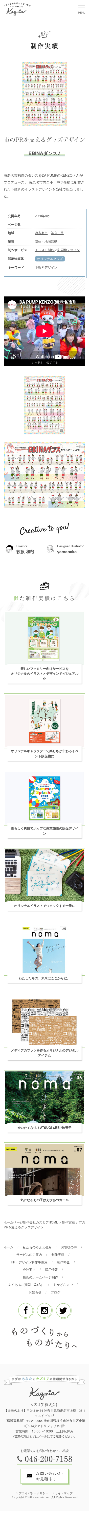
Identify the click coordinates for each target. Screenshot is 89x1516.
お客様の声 (69, 1247)
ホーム (8, 1247)
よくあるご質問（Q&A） (26, 1284)
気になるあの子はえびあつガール (45, 1200)
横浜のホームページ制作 (40, 1277)
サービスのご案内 (29, 1254)
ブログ (55, 1292)
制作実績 (57, 1254)
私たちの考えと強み (37, 1247)
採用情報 (51, 1269)
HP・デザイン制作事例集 (29, 1262)
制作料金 (63, 1262)
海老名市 (41, 232)
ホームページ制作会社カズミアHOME (31, 1222)
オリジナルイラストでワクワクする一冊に (44, 905)
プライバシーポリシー (33, 1493)
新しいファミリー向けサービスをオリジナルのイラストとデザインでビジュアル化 (44, 673)
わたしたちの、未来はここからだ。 (44, 978)
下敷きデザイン (46, 267)
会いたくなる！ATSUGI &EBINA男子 (44, 1127)
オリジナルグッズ (50, 258)
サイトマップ (64, 1493)
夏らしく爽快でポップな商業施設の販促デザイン (44, 830)
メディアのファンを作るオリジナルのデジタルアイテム (44, 1052)
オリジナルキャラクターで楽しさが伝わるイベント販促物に (44, 753)
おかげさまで (63, 1284)
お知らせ (35, 1292)
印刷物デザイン (68, 249)
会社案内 (29, 1269)
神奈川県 (57, 232)
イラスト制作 (44, 249)
